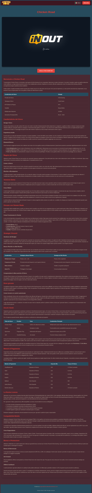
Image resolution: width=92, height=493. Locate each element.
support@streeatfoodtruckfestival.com (49, 486)
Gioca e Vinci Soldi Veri (46, 70)
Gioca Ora (86, 2)
